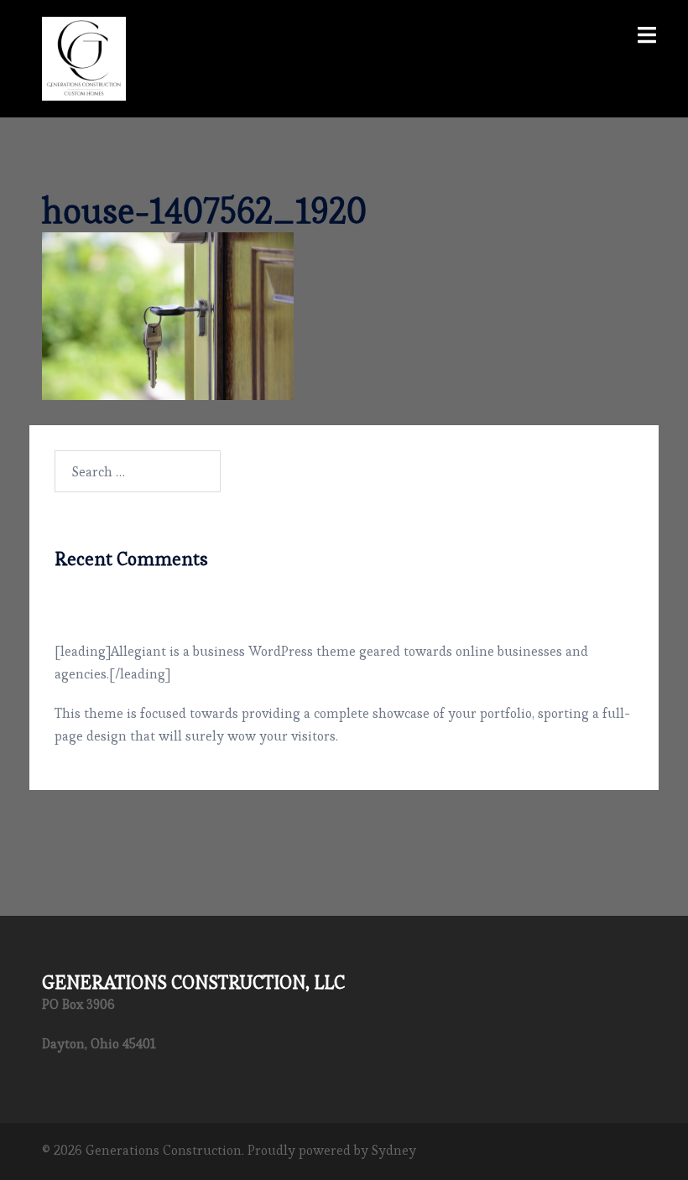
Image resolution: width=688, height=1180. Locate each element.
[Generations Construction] (84, 55)
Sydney (394, 1150)
